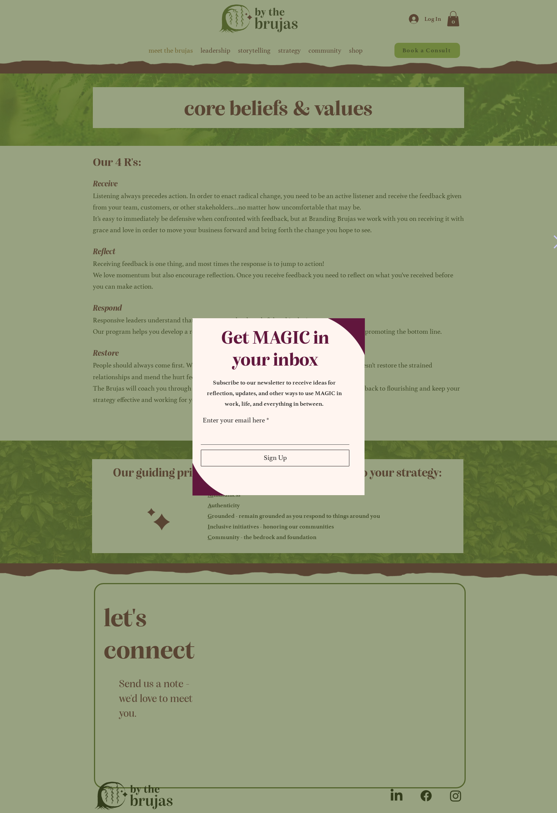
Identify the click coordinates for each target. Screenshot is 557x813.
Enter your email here (234, 420)
